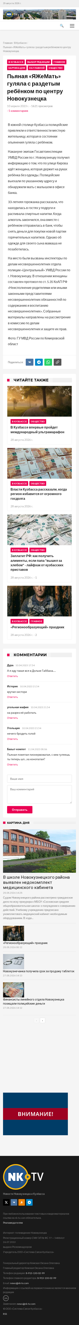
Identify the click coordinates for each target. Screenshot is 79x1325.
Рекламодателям (13, 1222)
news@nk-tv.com (19, 1283)
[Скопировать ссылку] (57, 362)
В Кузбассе (20, 42)
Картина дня (17, 68)
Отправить (20, 809)
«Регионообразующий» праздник (37, 627)
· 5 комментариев (17, 110)
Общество (56, 68)
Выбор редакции (38, 62)
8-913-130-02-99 (35, 1273)
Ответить (12, 676)
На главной (37, 68)
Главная (8, 42)
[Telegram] (39, 362)
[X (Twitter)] (6, 1202)
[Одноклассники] (21, 1202)
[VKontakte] (14, 1202)
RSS (5, 1313)
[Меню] (72, 26)
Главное (59, 62)
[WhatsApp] (48, 362)
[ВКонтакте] (29, 362)
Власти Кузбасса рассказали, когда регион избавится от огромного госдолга (39, 493)
